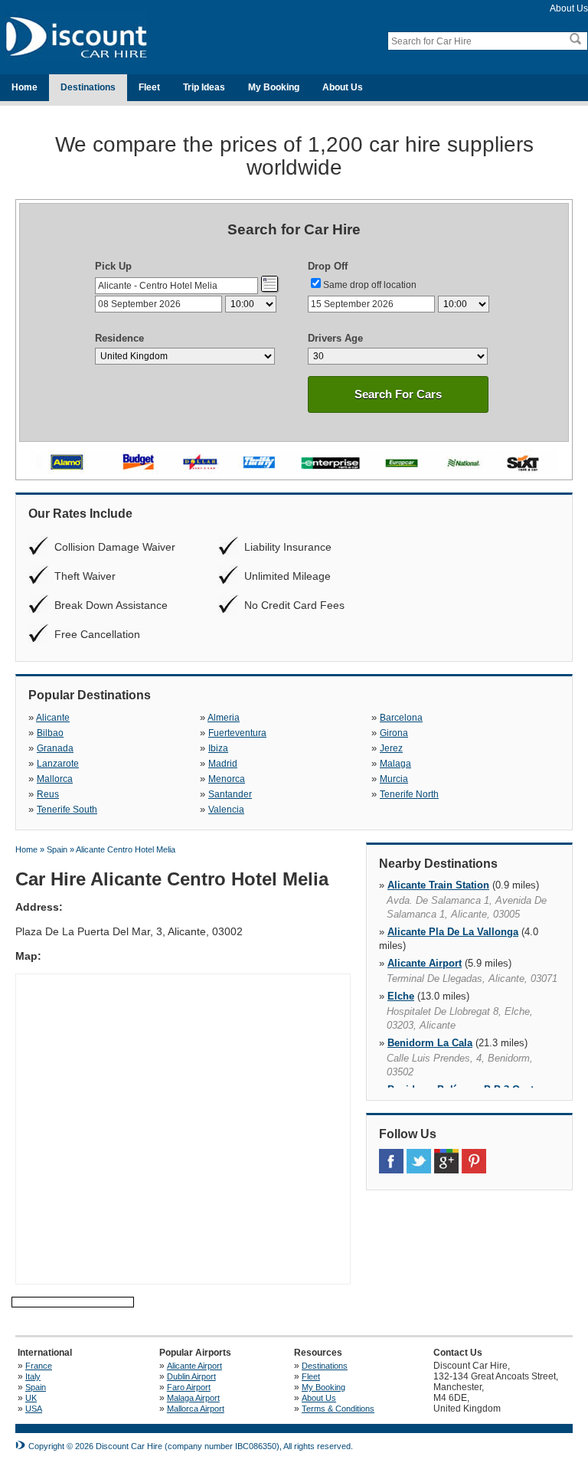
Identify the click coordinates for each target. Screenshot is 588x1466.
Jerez (391, 748)
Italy (33, 1376)
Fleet (149, 87)
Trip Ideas (204, 87)
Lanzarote (58, 763)
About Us (569, 8)
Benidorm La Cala (429, 1043)
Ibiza (218, 748)
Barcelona (401, 717)
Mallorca (55, 779)
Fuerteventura (237, 733)
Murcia (394, 779)
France (38, 1365)
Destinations (88, 87)
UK (31, 1397)
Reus (48, 794)
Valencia (226, 809)
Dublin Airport (191, 1376)
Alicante (53, 717)
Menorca (226, 779)
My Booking (273, 87)
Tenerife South (67, 809)
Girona (394, 733)
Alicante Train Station (438, 885)
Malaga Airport (193, 1397)
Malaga (395, 763)
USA (33, 1408)
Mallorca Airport (195, 1408)
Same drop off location (369, 285)
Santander (230, 794)
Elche (400, 996)
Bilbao (50, 733)
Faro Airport (189, 1387)
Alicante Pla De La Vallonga (452, 932)
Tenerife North (409, 794)
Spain (35, 1387)
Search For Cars (398, 394)
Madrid (222, 763)
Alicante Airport (424, 963)
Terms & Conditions (338, 1408)
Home (24, 87)
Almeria (223, 717)
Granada (55, 748)
